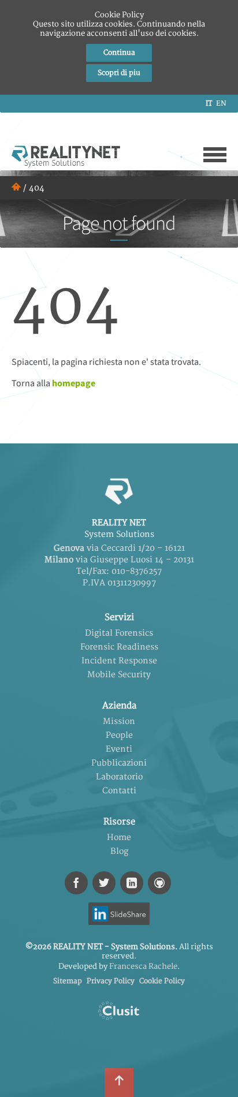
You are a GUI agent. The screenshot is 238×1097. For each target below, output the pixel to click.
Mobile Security (119, 675)
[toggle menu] (214, 154)
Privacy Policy (111, 981)
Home (119, 837)
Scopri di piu (119, 73)
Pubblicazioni (119, 763)
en (221, 103)
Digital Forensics (119, 633)
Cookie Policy (162, 981)
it (209, 103)
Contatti (119, 791)
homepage (73, 383)
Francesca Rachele (143, 966)
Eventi (119, 749)
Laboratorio (119, 777)
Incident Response (119, 661)
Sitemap (67, 981)
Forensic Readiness (119, 647)
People (119, 735)
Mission (119, 721)
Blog (119, 851)
